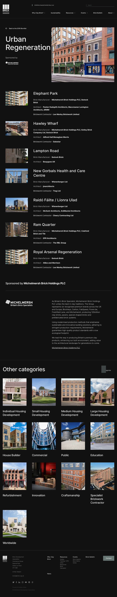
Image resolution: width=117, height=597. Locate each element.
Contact (109, 558)
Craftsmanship (70, 495)
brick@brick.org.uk (18, 576)
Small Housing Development (41, 413)
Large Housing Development (99, 413)
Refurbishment (12, 495)
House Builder (11, 455)
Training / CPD (64, 561)
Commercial (39, 455)
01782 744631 (17, 572)
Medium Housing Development (72, 413)
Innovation (38, 495)
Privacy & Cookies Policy (19, 587)
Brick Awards (77, 559)
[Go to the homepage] (5, 559)
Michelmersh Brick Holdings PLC (66, 348)
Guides (62, 559)
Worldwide (9, 543)
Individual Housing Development (14, 413)
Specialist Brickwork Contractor (97, 499)
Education (96, 455)
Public (65, 455)
